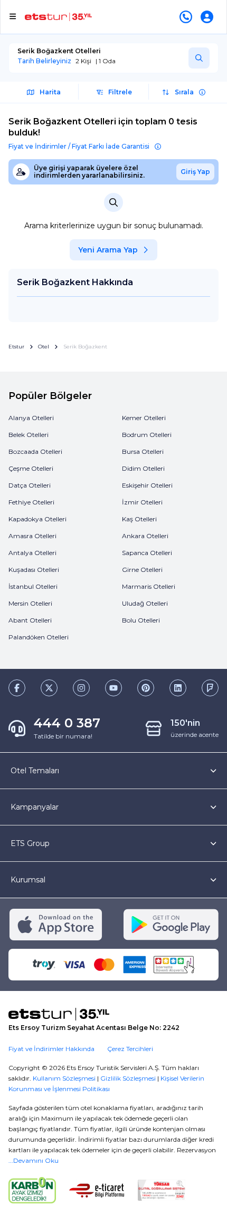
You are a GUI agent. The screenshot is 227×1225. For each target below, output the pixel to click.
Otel (43, 347)
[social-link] (16, 687)
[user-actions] (209, 17)
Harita (50, 92)
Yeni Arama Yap (108, 250)
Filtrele (120, 92)
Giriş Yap (195, 172)
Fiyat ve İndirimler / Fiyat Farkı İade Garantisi (78, 146)
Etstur (16, 347)
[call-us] (187, 17)
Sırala (184, 92)
